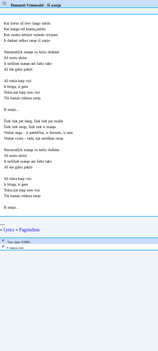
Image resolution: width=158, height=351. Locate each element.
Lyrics (9, 229)
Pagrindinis (29, 229)
